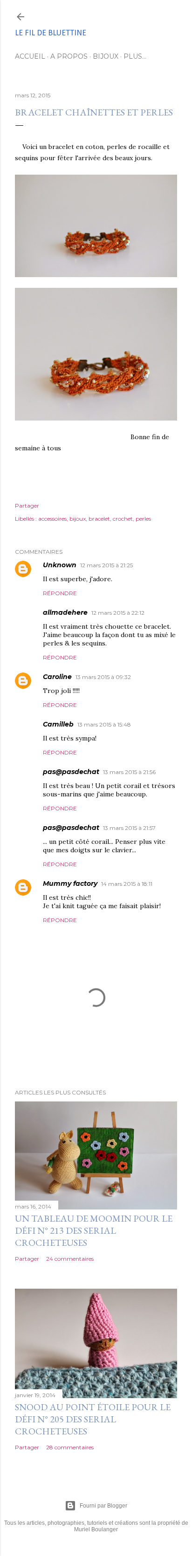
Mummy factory (70, 883)
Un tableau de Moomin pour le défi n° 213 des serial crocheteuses (93, 1230)
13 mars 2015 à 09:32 (103, 676)
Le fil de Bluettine (50, 33)
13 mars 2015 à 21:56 (129, 771)
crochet (123, 518)
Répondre (60, 593)
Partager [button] (27, 505)
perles (143, 518)
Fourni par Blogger (103, 1505)
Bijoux (105, 56)
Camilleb (58, 724)
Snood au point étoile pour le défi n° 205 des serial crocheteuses (93, 1419)
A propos (69, 56)
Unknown (59, 565)
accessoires (52, 518)
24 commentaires (70, 1258)
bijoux (77, 518)
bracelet (99, 518)
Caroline (57, 677)
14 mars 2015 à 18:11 (126, 883)
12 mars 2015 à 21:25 (106, 565)
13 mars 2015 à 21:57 (129, 827)
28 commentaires (70, 1447)
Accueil (30, 56)
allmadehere (65, 612)
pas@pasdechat (71, 772)
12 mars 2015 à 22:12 (117, 612)
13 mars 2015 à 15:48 (104, 724)
